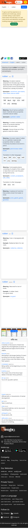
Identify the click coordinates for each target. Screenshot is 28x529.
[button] (3, 332)
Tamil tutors (20, 485)
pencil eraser (14, 149)
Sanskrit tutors (23, 490)
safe (4, 178)
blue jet (4, 353)
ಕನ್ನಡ (14, 100)
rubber (5, 76)
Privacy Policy (14, 460)
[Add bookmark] (12, 76)
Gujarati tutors (14, 490)
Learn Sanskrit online (19, 504)
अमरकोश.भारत (4, 471)
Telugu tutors (12, 485)
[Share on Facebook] (11, 58)
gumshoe (6, 200)
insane (4, 394)
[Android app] (21, 450)
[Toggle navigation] (2, 2)
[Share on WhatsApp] (8, 58)
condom (12, 176)
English (12, 62)
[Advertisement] (14, 42)
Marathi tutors (4, 490)
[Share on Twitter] (5, 58)
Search (24, 7)
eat (3, 401)
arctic (12, 198)
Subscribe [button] (14, 24)
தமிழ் (8, 103)
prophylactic (19, 176)
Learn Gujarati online (6, 504)
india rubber (6, 93)
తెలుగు (9, 100)
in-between (5, 364)
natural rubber (15, 93)
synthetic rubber (15, 117)
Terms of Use (23, 460)
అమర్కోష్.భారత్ (17, 471)
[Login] (25, 2)
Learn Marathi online (17, 501)
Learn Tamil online (6, 501)
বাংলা (5, 103)
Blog (8, 460)
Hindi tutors (4, 485)
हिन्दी (5, 100)
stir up (3, 378)
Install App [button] (14, 331)
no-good (12, 296)
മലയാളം (14, 103)
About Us (3, 460)
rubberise (13, 248)
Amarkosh (5, 62)
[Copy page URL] (2, 58)
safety (8, 178)
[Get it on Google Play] (23, 58)
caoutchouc (13, 91)
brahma (4, 371)
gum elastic (21, 91)
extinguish (5, 413)
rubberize (20, 248)
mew (3, 406)
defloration (5, 418)
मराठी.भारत (10, 471)
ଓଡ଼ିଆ (18, 100)
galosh (16, 198)
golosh (21, 198)
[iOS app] (7, 450)
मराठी (23, 100)
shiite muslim (5, 343)
